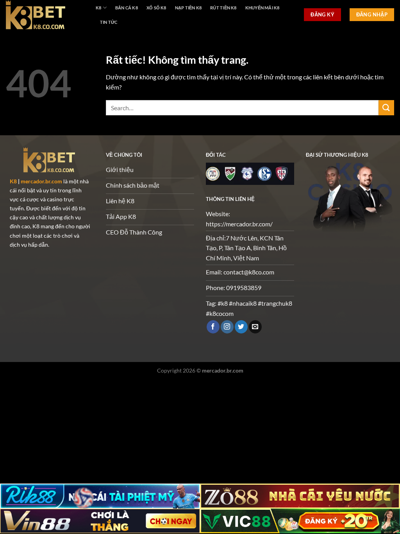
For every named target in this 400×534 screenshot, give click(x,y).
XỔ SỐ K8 (156, 7)
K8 (98, 7)
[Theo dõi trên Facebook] (213, 326)
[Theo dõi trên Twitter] (241, 326)
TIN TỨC (109, 22)
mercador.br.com (41, 181)
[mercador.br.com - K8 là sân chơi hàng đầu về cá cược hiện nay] (45, 14)
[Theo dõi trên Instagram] (227, 326)
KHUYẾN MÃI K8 (262, 7)
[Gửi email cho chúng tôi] (255, 326)
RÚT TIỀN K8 (223, 7)
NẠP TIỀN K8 (188, 7)
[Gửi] (386, 107)
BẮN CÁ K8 (126, 7)
